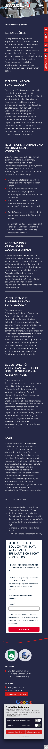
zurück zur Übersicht (17, 24)
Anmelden (24, 629)
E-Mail (11, 604)
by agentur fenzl (24, 736)
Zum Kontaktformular (16, 694)
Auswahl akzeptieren (15, 732)
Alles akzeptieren (33, 732)
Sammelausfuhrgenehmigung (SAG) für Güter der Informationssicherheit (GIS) (26, 522)
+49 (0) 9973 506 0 (16, 687)
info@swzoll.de (15, 690)
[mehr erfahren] (26, 720)
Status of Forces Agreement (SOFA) (25, 533)
